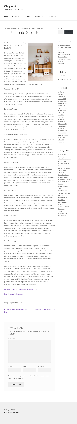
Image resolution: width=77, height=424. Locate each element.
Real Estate (61, 200)
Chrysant (10, 6)
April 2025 (61, 92)
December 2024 (62, 101)
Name (11, 366)
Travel (60, 211)
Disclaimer (15, 16)
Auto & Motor (62, 161)
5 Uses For (61, 52)
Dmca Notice (26, 16)
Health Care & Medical (65, 179)
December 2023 (62, 128)
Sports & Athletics (16, 303)
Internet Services (63, 186)
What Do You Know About (44, 309)
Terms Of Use (52, 16)
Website (41, 366)
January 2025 (62, 99)
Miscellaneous (62, 191)
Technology (61, 209)
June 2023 (61, 142)
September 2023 (63, 135)
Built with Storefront (11, 412)
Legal (59, 188)
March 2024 (61, 122)
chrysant (27, 28)
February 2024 (62, 124)
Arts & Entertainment (64, 159)
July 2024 (61, 112)
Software (60, 204)
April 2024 (61, 119)
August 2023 (61, 137)
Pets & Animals (62, 197)
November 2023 (62, 131)
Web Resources (62, 216)
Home (6, 16)
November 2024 (62, 103)
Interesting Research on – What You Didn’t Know (64, 47)
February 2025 (62, 97)
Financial (61, 172)
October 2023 (62, 133)
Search (60, 28)
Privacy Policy (39, 16)
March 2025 (61, 94)
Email (25, 366)
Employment (62, 170)
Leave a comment (37, 28)
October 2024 (62, 106)
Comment (12, 339)
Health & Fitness (63, 177)
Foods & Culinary (63, 175)
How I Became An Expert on (13, 294)
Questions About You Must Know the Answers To (20, 289)
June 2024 (61, 115)
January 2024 (62, 126)
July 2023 (61, 140)
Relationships (62, 202)
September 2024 (63, 108)
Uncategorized (62, 213)
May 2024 (60, 117)
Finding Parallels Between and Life (15, 310)
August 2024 (61, 110)
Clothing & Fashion (64, 168)
